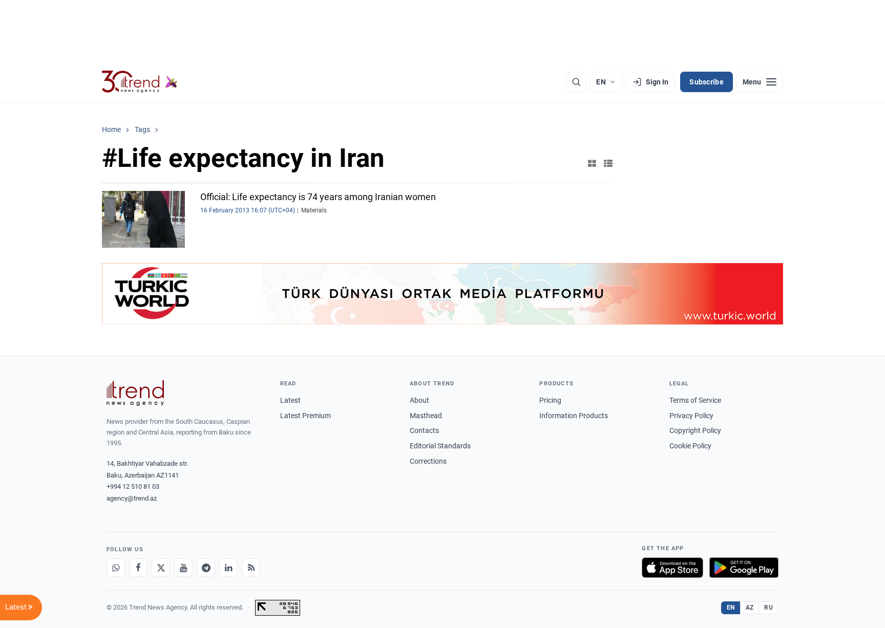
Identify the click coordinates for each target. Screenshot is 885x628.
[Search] (576, 82)
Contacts (424, 430)
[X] (161, 567)
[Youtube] (183, 567)
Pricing (550, 400)
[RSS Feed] (251, 567)
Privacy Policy (691, 416)
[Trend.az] (140, 82)
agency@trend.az (132, 498)
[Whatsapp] (116, 567)
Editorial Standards (440, 446)
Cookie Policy (690, 446)
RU (768, 607)
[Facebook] (138, 567)
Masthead (426, 416)
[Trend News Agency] (135, 393)
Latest (290, 400)
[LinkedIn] (228, 567)
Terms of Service (695, 400)
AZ (750, 607)
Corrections (428, 461)
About (419, 400)
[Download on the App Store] (672, 567)
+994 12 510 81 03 (133, 486)
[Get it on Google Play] (743, 567)
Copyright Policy (695, 430)
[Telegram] (206, 567)
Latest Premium (305, 416)
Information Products (573, 416)
